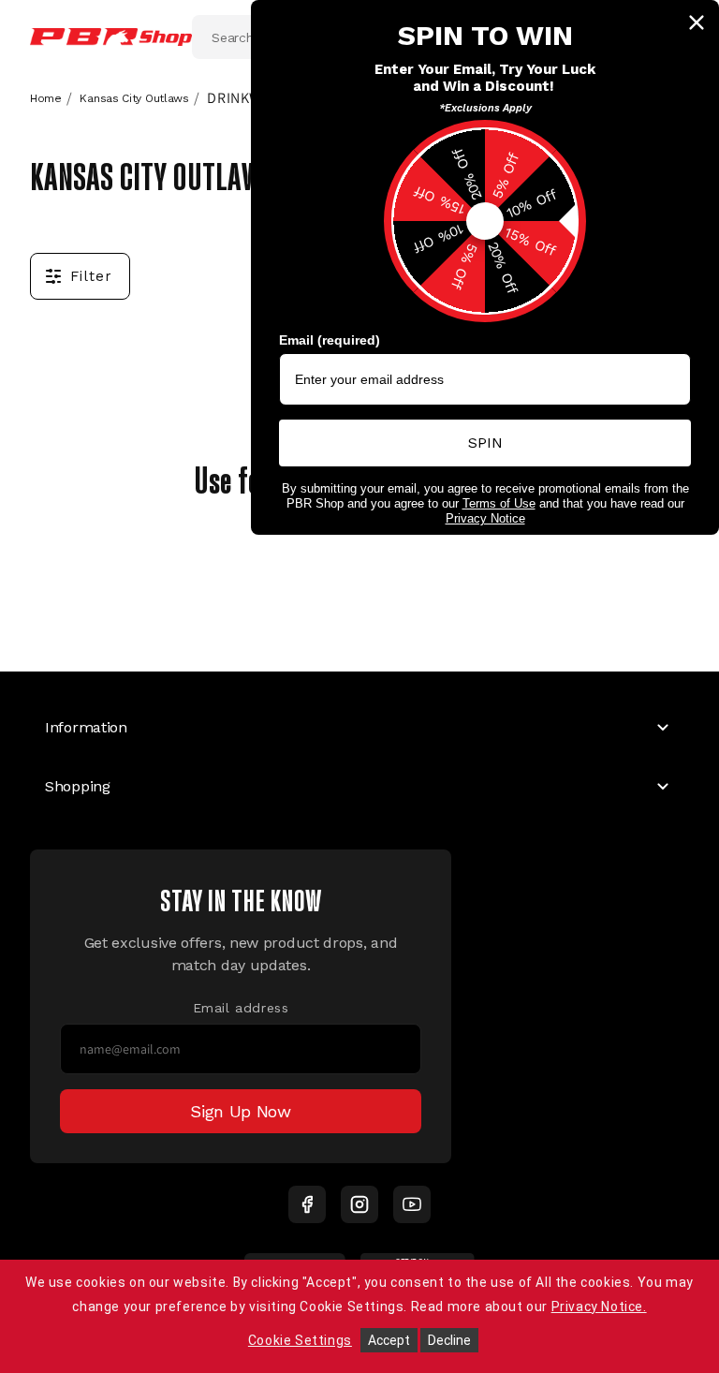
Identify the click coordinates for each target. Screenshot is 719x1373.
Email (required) (329, 339)
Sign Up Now (240, 1111)
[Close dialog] (697, 22)
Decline (449, 1340)
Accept (389, 1340)
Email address (241, 1007)
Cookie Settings (300, 1340)
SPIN (485, 442)
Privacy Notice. (599, 1306)
